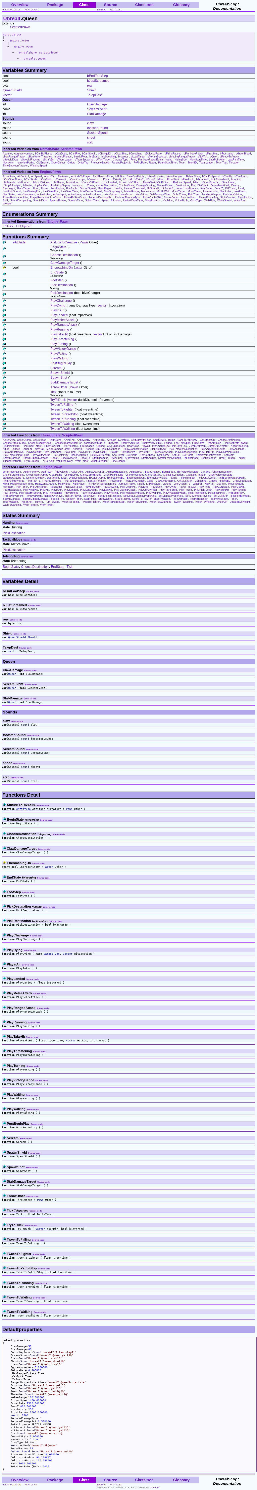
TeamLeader (206, 162)
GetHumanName (165, 480)
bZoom (90, 185)
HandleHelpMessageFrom (18, 483)
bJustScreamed (98, 80)
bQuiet (213, 156)
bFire (160, 179)
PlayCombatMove (13, 451)
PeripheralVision (232, 194)
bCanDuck (61, 153)
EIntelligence (23, 226)
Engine (14, 40)
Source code (22, 523)
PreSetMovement (13, 495)
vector (7, 95)
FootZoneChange (135, 480)
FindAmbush (213, 442)
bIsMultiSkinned (41, 182)
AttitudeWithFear (141, 439)
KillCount (230, 188)
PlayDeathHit (33, 451)
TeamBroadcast (199, 498)
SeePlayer (118, 454)
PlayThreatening (62, 339)
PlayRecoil (185, 489)
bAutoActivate (155, 176)
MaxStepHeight (113, 191)
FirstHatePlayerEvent (150, 159)
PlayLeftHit (144, 451)
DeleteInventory (35, 477)
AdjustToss (39, 439)
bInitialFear (80, 156)
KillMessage (153, 483)
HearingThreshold (134, 188)
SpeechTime (75, 200)
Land (241, 188)
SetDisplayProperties (170, 495)
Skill (5, 200)
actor (78, 267)
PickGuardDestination (135, 448)
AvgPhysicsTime (103, 176)
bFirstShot (212, 153)
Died (63, 477)
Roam (152, 162)
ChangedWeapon (222, 471)
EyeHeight (9, 188)
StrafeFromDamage (169, 457)
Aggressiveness (23, 153)
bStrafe (27, 185)
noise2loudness (92, 194)
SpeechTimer (74, 498)
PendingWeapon (211, 194)
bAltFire (119, 176)
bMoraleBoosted (157, 156)
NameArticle (210, 191)
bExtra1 (127, 179)
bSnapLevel (228, 182)
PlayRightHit (206, 451)
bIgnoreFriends (63, 156)
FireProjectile (70, 445)
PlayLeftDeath (88, 489)
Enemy (235, 185)
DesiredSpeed (165, 185)
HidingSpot (181, 159)
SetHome (188, 454)
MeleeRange (131, 191)
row (89, 85)
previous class (11, 10)
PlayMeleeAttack (62, 320)
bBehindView (192, 176)
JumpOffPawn (197, 445)
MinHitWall (163, 191)
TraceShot (26, 501)
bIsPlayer (58, 182)
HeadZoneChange (45, 483)
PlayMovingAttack (125, 489)
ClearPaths (55, 474)
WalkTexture (30, 504)
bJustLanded (109, 182)
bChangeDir (104, 153)
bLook (122, 182)
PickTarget (56, 486)
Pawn (29, 46)
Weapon (7, 203)
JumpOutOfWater (218, 445)
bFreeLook (188, 179)
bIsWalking (72, 182)
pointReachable (197, 492)
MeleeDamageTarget (58, 448)
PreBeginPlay (60, 454)
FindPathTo (33, 480)
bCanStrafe (30, 179)
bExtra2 (139, 179)
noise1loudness (26, 194)
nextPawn (239, 191)
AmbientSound (20, 1451)
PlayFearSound (52, 451)
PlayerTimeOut (187, 486)
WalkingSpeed (38, 165)
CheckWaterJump (36, 474)
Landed (16, 448)
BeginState (58, 247)
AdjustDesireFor (94, 471)
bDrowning (93, 179)
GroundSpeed (88, 188)
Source (110, 5)
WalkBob (209, 200)
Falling (168, 442)
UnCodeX (155, 1487)
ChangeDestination (229, 439)
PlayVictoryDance (63, 348)
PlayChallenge (61, 300)
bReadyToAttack (229, 156)
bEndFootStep (97, 76)
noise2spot (126, 194)
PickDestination (61, 285)
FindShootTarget (32, 445)
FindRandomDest (73, 480)
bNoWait (202, 156)
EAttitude (8, 226)
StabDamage (96, 114)
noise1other (44, 194)
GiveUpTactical (116, 445)
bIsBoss (94, 156)
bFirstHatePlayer (193, 153)
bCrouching (135, 153)
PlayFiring (69, 451)
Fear (133, 159)
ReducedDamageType (127, 197)
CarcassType (120, 159)
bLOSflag (133, 182)
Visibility (168, 200)
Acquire (7, 153)
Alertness (63, 176)
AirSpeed (36, 176)
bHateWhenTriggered (40, 156)
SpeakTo (85, 457)
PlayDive (143, 486)
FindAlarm (198, 442)
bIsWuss (123, 156)
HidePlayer (79, 483)
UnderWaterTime (133, 200)
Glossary (181, 5)
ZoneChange (118, 460)
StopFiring (116, 457)
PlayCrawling (110, 486)
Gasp (150, 480)
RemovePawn (33, 495)
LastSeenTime (69, 191)
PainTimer (22, 486)
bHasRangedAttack (14, 156)
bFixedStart (172, 179)
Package (55, 5)
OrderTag (83, 162)
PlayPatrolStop (168, 489)
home (179, 188)
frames (101, 10)
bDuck (105, 179)
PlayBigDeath (92, 486)
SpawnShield (60, 372)
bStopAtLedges (12, 185)
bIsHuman (23, 182)
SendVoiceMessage (109, 495)
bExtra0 (116, 179)
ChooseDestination (64, 255)
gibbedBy (224, 480)
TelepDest (94, 95)
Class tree (144, 5)
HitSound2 (167, 188)
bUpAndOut (40, 185)
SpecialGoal (40, 200)
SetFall (176, 454)
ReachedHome (79, 454)
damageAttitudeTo (94, 442)
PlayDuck (156, 486)
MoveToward (235, 483)
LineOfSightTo (182, 483)
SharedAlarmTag (208, 197)
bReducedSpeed (181, 182)
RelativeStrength (100, 454)
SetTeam (229, 454)
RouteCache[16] (152, 197)
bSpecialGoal (10, 159)
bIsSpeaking (108, 156)
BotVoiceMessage (187, 471)
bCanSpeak (89, 153)
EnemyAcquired (130, 442)
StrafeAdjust (148, 457)
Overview (20, 5)
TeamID (192, 162)
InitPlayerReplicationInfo (102, 483)
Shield (91, 90)
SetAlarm (131, 454)
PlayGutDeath (221, 486)
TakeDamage (191, 457)
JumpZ (219, 188)
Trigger (241, 457)
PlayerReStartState (75, 197)
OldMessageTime (160, 194)
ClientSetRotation (196, 474)
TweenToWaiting (62, 424)
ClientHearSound (113, 474)
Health (118, 188)
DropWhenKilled (219, 185)
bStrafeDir (48, 159)
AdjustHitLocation (116, 471)
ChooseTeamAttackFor (68, 442)
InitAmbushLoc (161, 445)
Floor (36, 188)
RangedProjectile (121, 162)
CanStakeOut (207, 439)
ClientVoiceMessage (220, 474)
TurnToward (52, 501)
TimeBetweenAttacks (15, 165)
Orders (71, 162)
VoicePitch (181, 200)
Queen (42, 58)
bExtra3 (150, 179)
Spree (104, 200)
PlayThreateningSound (16, 454)
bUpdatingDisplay (60, 185)
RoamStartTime (167, 162)
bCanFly (227, 176)
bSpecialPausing (30, 159)
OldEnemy (42, 162)
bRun (196, 182)
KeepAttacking (239, 445)
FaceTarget (23, 188)
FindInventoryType (13, 480)
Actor (25, 40)
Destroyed (53, 477)
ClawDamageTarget (64, 262)
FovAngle (71, 188)
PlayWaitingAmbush (132, 492)
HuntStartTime (198, 159)
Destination (182, 185)
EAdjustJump (97, 477)
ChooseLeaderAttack (40, 442)
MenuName (147, 191)
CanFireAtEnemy (187, 439)
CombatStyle (126, 185)
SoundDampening (20, 200)
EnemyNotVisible (152, 442)
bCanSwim (46, 179)
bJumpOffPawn (90, 182)
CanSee (205, 471)
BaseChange (152, 471)
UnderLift (222, 501)
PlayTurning (59, 344)
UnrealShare (28, 52)
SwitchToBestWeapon (157, 498)
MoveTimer (194, 191)
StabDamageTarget (64, 382)
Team (182, 162)
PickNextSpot (158, 448)
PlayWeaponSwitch (174, 492)
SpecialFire (57, 498)
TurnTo (39, 501)
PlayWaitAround (41, 454)
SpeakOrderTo (69, 457)
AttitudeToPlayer (80, 176)
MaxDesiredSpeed (91, 191)
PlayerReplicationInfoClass (45, 197)
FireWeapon (87, 445)
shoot (91, 137)
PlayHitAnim (128, 451)
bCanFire (74, 153)
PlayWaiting (58, 353)
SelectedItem (188, 197)
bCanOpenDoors (12, 179)
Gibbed (100, 445)
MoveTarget (178, 191)
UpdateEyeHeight (240, 501)
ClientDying (71, 474)
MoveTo (221, 483)
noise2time (141, 194)
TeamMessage (219, 498)
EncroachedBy (115, 477)
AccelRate (9, 176)
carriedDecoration (106, 185)
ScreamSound (97, 132)
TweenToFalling (61, 404)
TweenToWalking (62, 428)
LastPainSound (11, 191)
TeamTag (221, 162)
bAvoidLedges (174, 176)
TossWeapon (10, 501)
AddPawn (46, 471)
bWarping (77, 185)
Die (193, 185)
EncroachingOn (61, 267)
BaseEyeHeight (135, 176)
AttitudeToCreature (63, 242)
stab (90, 142)
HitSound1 (153, 188)
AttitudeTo (99, 439)
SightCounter (227, 197)
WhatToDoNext (99, 460)
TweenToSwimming (160, 501)
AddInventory (31, 471)
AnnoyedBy (83, 439)
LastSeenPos (51, 191)
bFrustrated (226, 153)
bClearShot (120, 153)
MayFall (39, 448)
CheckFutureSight (13, 474)
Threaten (234, 162)
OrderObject (58, 162)
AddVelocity (61, 471)
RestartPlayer (73, 495)
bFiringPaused (173, 153)
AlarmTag (49, 176)
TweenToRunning (63, 419)
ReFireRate (140, 162)
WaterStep (240, 200)
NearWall (78, 448)
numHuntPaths (25, 162)
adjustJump (24, 439)
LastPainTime (236, 159)
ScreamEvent (96, 109)
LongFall (27, 448)
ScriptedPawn (20, 27)
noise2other (110, 194)
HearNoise (133, 445)
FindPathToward (51, 480)
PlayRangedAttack (63, 324)
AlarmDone (55, 439)
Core (6, 34)
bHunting (236, 179)
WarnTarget (82, 460)
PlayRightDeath (203, 489)
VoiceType (196, 200)
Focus (44, 188)
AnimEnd (69, 439)
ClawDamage (97, 104)
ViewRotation (152, 200)
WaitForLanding (12, 504)
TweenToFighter (61, 409)
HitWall (146, 445)
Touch (231, 457)
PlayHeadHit (100, 451)
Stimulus (116, 200)
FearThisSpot (182, 442)
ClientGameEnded (90, 474)
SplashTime (92, 200)
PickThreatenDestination (183, 448)
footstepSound (97, 128)
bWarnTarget (103, 159)
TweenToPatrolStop (64, 414)
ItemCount (206, 188)
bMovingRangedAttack (182, 156)
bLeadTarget (138, 156)
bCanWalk (60, 179)
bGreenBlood (243, 153)
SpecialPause (58, 200)
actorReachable (12, 471)
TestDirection (208, 457)
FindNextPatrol (11, 445)
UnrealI (11, 18)
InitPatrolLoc (179, 445)
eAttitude (19, 242)
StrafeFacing (122, 498)
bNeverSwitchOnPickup (155, 182)
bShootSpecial (210, 182)
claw (90, 123)
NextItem (8, 486)
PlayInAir (56, 310)
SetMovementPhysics (208, 454)
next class (31, 10)
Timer (222, 457)
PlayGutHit (84, 451)
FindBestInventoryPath (231, 477)
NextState (8, 194)
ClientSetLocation (173, 474)
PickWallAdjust (73, 486)
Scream (55, 368)
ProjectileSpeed (100, 162)
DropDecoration (78, 477)
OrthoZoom (179, 194)
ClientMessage (134, 474)
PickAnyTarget (38, 486)
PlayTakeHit (59, 334)
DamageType (52, 953)
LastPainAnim (217, 159)
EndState (57, 272)
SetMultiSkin (220, 495)
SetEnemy (163, 454)
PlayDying (57, 305)
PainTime (193, 194)
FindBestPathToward (235, 442)
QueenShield (12, 90)
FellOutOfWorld (206, 477)
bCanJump (241, 176)
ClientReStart (153, 474)
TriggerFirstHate (12, 460)
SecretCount (171, 197)
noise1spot (59, 194)
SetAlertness (147, 454)
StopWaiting (132, 457)
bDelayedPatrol (153, 153)
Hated (168, 159)
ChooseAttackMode (14, 442)
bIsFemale (9, 182)
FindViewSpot (52, 445)
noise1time (74, 194)
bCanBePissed (43, 153)
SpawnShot (58, 377)
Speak (54, 457)
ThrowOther (58, 387)
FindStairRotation (96, 480)
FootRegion (57, 188)
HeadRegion (105, 188)
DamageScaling (145, 185)
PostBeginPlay (61, 363)
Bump (171, 439)
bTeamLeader (64, 159)
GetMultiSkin (184, 480)
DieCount (202, 185)
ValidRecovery (64, 460)
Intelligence (191, 188)
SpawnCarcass (11, 457)
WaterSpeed (224, 200)
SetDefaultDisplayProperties (139, 495)
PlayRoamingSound (227, 451)
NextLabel (226, 191)
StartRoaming (100, 457)
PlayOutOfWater (147, 489)
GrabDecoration (242, 480)
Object (16, 34)
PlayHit (114, 451)
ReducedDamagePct (100, 197)
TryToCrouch (31, 460)
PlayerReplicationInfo (15, 197)
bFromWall (202, 179)
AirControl (23, 176)
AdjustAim (9, 439)
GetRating (200, 480)
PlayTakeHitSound (30, 492)
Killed (6, 448)
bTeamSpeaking (84, 159)
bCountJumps (77, 179)
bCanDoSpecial (211, 176)
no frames (116, 10)
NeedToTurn (93, 448)
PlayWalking (59, 358)
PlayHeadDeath (12, 489)
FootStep (56, 280)
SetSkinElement (240, 495)
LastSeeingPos (32, 191)
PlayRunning (59, 329)
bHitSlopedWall (220, 179)
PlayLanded (59, 315)
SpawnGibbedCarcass (35, 457)
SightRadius (245, 197)
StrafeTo (137, 498)
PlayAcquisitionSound (212, 448)
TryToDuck (58, 400)
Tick (53, 392)
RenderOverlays (53, 495)
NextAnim (8, 162)
